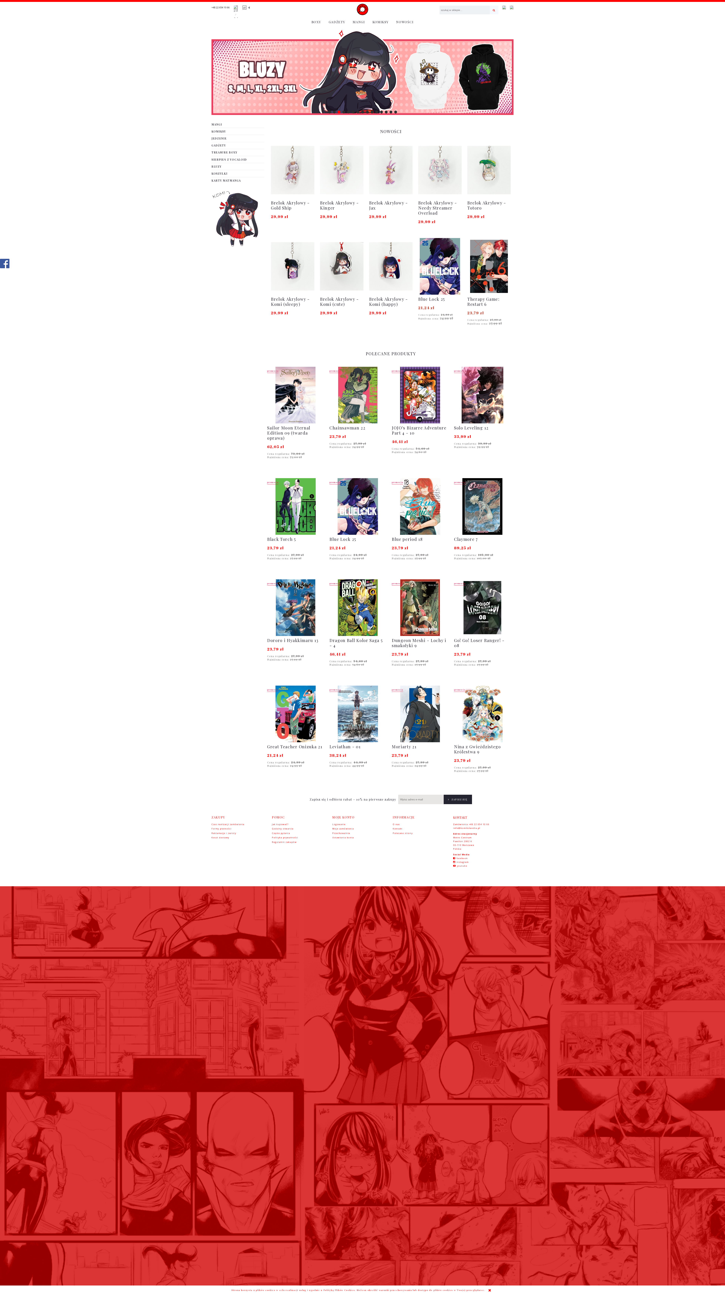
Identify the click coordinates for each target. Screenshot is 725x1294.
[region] (362, 72)
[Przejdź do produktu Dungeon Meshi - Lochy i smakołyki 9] (420, 607)
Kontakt (398, 828)
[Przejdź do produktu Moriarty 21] (420, 714)
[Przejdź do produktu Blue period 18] (420, 506)
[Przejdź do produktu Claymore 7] (482, 506)
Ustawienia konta (343, 837)
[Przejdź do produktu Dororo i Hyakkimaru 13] (295, 607)
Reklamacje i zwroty (223, 833)
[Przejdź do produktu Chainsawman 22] (357, 395)
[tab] (329, 112)
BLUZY (216, 166)
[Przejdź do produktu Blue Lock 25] (357, 506)
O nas (396, 824)
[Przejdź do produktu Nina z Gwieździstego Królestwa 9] (482, 714)
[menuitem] (316, 22)
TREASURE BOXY (224, 152)
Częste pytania (281, 833)
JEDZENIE (219, 138)
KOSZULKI (219, 173)
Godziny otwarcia (283, 828)
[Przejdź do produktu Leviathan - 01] (357, 714)
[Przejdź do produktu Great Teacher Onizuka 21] (295, 714)
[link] (362, 72)
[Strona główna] (362, 9)
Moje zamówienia (343, 828)
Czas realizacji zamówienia (227, 824)
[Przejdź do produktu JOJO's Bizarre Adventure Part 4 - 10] (420, 395)
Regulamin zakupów (284, 842)
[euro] (249, 7)
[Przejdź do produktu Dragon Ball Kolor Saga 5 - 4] (357, 607)
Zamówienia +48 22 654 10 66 (471, 824)
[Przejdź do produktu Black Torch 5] (295, 506)
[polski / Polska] (236, 12)
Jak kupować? (280, 824)
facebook (462, 858)
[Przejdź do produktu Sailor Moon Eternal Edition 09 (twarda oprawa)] (295, 395)
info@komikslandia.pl (466, 828)
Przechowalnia (341, 833)
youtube (462, 865)
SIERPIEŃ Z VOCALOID (229, 159)
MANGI (216, 124)
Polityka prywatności (285, 837)
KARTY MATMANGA (226, 180)
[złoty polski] (244, 7)
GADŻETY (218, 145)
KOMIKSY (218, 131)
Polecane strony (403, 833)
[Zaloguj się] (504, 7)
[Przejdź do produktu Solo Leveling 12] (482, 395)
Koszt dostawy (220, 837)
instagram (463, 862)
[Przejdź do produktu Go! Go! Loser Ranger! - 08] (482, 607)
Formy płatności (221, 828)
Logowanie (339, 824)
